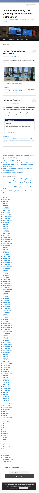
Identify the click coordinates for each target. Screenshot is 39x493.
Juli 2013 (5, 411)
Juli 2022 (5, 293)
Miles (4, 439)
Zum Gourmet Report (22, 39)
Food (4, 431)
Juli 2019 (5, 354)
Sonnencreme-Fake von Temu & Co (13, 172)
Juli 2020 (5, 335)
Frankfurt (15, 140)
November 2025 (7, 216)
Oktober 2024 (6, 241)
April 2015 (6, 381)
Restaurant (6, 445)
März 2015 (6, 383)
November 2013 (7, 404)
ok (23, 488)
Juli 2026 (5, 201)
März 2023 (6, 278)
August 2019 (6, 352)
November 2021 (7, 306)
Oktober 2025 (6, 218)
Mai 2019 (5, 358)
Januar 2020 (6, 343)
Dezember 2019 (7, 344)
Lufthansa (21, 140)
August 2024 (6, 245)
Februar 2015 (6, 385)
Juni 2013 (5, 413)
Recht (4, 441)
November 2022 (7, 285)
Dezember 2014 (7, 388)
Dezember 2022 (7, 283)
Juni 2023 (5, 272)
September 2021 (7, 310)
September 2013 (7, 408)
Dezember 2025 (7, 215)
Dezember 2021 (7, 304)
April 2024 (6, 253)
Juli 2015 (5, 375)
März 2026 (6, 209)
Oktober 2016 (6, 367)
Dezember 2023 (7, 260)
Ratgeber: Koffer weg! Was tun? (23, 179)
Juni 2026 (5, 203)
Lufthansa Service (11, 100)
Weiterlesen (7, 87)
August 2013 (6, 409)
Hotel (4, 435)
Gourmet (5, 433)
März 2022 (6, 300)
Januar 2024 (6, 258)
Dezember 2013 (7, 402)
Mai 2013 (5, 415)
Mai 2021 (5, 318)
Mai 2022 (5, 297)
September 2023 (7, 266)
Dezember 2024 (7, 237)
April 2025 (6, 230)
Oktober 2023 (6, 264)
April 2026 (6, 207)
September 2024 (7, 243)
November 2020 (7, 327)
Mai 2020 (5, 339)
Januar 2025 (6, 236)
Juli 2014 (5, 392)
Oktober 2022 (6, 287)
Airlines (15, 138)
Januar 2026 (6, 213)
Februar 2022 (6, 302)
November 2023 (7, 262)
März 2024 (6, 255)
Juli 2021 (5, 314)
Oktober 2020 (6, 329)
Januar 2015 (6, 387)
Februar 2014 (6, 400)
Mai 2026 (5, 205)
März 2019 (6, 360)
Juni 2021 (5, 316)
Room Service (7, 447)
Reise (14, 89)
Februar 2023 (6, 280)
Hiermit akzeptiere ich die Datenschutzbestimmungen (20, 480)
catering (11, 140)
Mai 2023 (5, 274)
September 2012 (7, 417)
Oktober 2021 (6, 308)
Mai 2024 (5, 251)
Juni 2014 (5, 394)
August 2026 (6, 199)
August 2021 (6, 312)
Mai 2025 (5, 228)
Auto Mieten (6, 428)
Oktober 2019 (6, 348)
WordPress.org (7, 461)
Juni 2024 (5, 249)
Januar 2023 (6, 281)
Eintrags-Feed (7, 457)
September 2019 (7, 350)
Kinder (5, 437)
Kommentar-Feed (8, 459)
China (4, 429)
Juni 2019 (5, 356)
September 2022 (7, 289)
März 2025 (6, 232)
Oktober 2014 (6, 390)
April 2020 (6, 341)
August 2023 (6, 268)
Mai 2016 (5, 369)
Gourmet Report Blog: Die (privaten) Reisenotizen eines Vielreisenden (18, 13)
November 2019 (7, 346)
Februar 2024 (6, 257)
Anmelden (6, 455)
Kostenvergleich (27, 91)
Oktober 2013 (6, 406)
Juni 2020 (5, 337)
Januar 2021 (6, 323)
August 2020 (6, 333)
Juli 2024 (5, 247)
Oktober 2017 (6, 365)
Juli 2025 (5, 224)
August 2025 (6, 222)
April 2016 (6, 371)
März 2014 (6, 398)
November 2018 (7, 364)
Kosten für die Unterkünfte (16, 91)
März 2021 (6, 322)
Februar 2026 (6, 211)
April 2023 (6, 276)
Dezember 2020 (7, 325)
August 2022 (6, 291)
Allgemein (6, 426)
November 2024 (7, 239)
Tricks (4, 449)
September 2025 (7, 220)
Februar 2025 (6, 234)
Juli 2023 (5, 270)
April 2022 (6, 299)
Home (4, 39)
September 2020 (7, 331)
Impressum (12, 39)
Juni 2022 (5, 295)
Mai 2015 (5, 379)
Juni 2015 (5, 377)
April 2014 (6, 396)
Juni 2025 (5, 226)
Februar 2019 (6, 362)
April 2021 (6, 320)
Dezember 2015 (7, 373)
